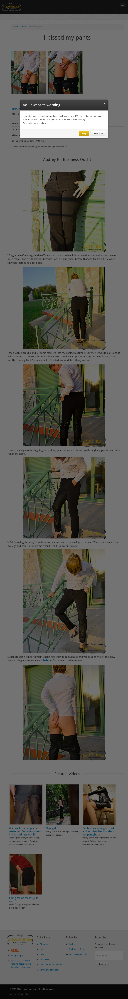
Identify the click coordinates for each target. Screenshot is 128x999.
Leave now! (98, 133)
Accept (84, 133)
